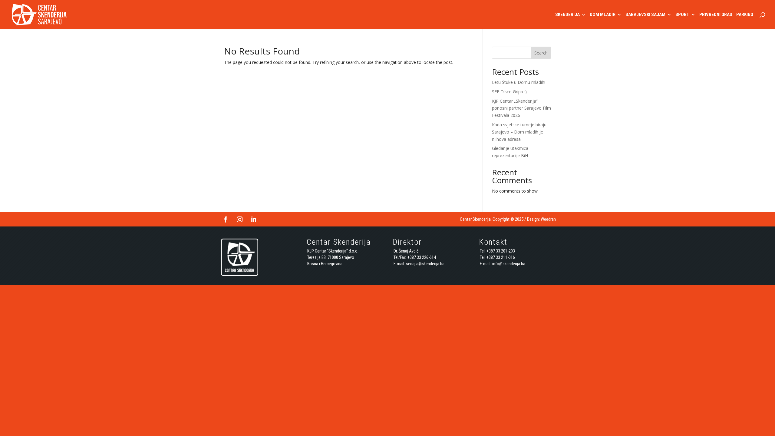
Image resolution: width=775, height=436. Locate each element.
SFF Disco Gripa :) (509, 91)
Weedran (548, 219)
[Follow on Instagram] (239, 219)
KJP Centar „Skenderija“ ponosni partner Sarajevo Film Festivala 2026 (521, 108)
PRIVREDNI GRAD (715, 14)
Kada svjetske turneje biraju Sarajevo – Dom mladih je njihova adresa (519, 132)
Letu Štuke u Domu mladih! (518, 82)
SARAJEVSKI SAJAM (645, 14)
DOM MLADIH (602, 14)
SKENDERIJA (567, 14)
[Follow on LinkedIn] (253, 219)
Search (541, 53)
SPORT (682, 14)
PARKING (744, 14)
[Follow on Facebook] (225, 219)
